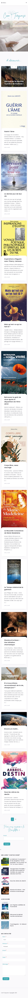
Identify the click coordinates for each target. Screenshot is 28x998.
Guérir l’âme (9, 131)
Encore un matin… (11, 729)
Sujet (5, 957)
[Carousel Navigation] (14, 67)
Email (5, 835)
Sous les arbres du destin (18, 881)
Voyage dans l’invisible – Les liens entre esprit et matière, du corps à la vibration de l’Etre (18, 871)
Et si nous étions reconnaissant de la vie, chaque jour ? (14, 685)
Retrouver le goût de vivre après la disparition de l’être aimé (12, 400)
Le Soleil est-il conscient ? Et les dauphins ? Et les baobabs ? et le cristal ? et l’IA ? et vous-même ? (18, 861)
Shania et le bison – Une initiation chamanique (12, 642)
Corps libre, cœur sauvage (11, 466)
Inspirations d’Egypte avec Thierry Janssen (13, 260)
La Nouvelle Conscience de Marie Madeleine (13, 532)
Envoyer (7, 844)
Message (6, 964)
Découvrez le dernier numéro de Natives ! (14, 82)
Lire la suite (7, 147)
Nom (4, 936)
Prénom (5, 943)
